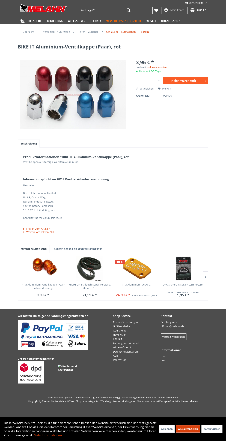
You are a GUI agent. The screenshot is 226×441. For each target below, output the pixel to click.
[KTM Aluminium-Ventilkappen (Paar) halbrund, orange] (43, 268)
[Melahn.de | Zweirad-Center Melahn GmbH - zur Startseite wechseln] (43, 10)
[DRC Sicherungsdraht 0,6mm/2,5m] (183, 268)
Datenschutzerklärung (126, 351)
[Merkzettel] (156, 10)
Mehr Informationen (48, 435)
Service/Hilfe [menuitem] (196, 3)
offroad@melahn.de (172, 326)
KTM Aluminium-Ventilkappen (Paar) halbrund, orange (43, 286)
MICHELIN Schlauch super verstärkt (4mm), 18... (90, 286)
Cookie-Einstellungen (125, 322)
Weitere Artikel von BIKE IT (42, 232)
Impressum (119, 360)
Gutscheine (119, 330)
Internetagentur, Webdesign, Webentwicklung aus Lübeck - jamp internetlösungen (125, 401)
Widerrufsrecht (122, 347)
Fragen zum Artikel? (38, 228)
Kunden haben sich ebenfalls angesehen (78, 248)
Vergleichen (146, 88)
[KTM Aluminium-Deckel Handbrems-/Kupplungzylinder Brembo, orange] (136, 268)
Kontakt (117, 339)
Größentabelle (121, 326)
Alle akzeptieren (188, 429)
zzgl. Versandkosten (156, 66)
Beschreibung (28, 143)
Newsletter (119, 334)
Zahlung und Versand (126, 343)
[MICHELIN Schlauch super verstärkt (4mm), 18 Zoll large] (89, 268)
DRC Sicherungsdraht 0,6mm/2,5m (183, 284)
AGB (115, 355)
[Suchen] (128, 10)
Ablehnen (167, 429)
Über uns (163, 358)
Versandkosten (104, 397)
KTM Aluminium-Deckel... (136, 284)
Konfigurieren (212, 429)
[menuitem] (105, 10)
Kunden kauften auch (33, 248)
